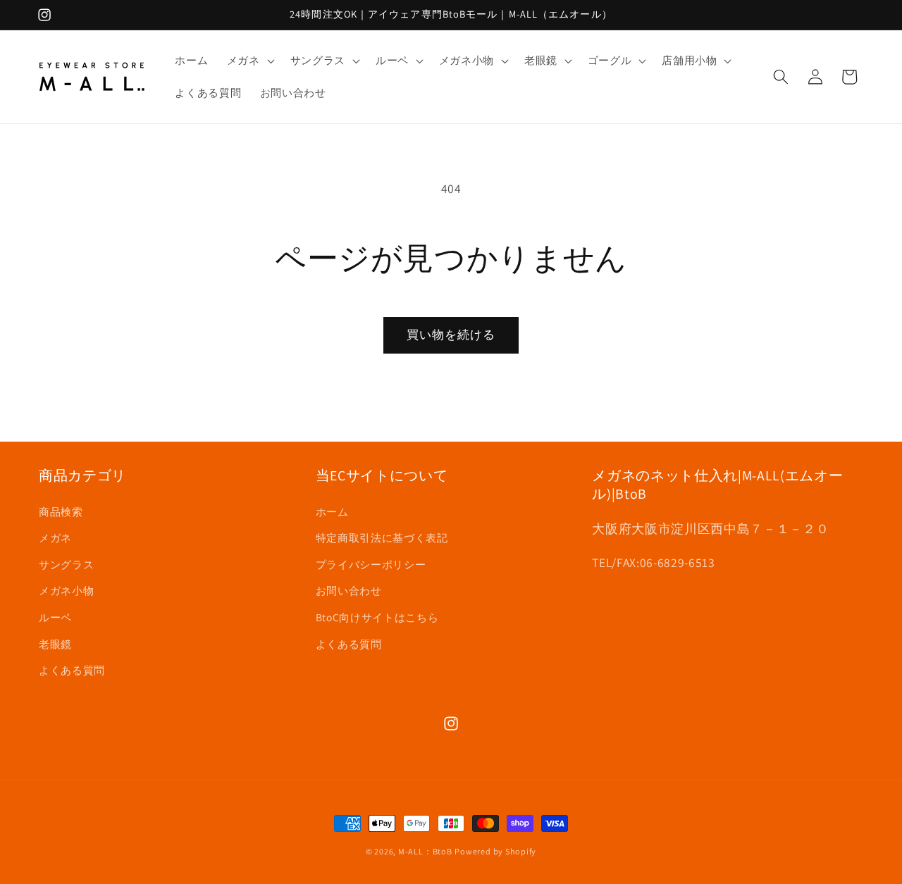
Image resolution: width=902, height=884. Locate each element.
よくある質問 (72, 670)
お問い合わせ (349, 590)
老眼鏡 (55, 644)
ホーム (332, 511)
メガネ (55, 537)
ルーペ (55, 617)
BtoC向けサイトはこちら (377, 617)
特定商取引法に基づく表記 (382, 537)
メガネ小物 (66, 590)
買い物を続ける (451, 334)
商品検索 (61, 511)
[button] (249, 60)
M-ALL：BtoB (425, 851)
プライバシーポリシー (371, 564)
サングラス (66, 564)
